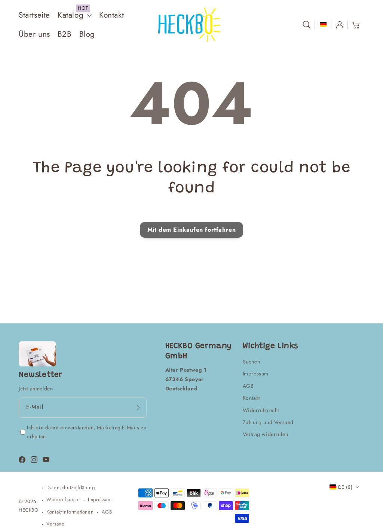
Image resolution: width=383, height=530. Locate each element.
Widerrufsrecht (261, 410)
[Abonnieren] (138, 407)
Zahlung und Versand (268, 422)
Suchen (251, 361)
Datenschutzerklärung (70, 487)
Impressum (256, 373)
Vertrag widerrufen (265, 434)
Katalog (70, 15)
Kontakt (251, 398)
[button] (306, 24)
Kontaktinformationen (70, 511)
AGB (248, 386)
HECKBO (29, 510)
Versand (55, 523)
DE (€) (345, 487)
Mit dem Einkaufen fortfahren (191, 229)
